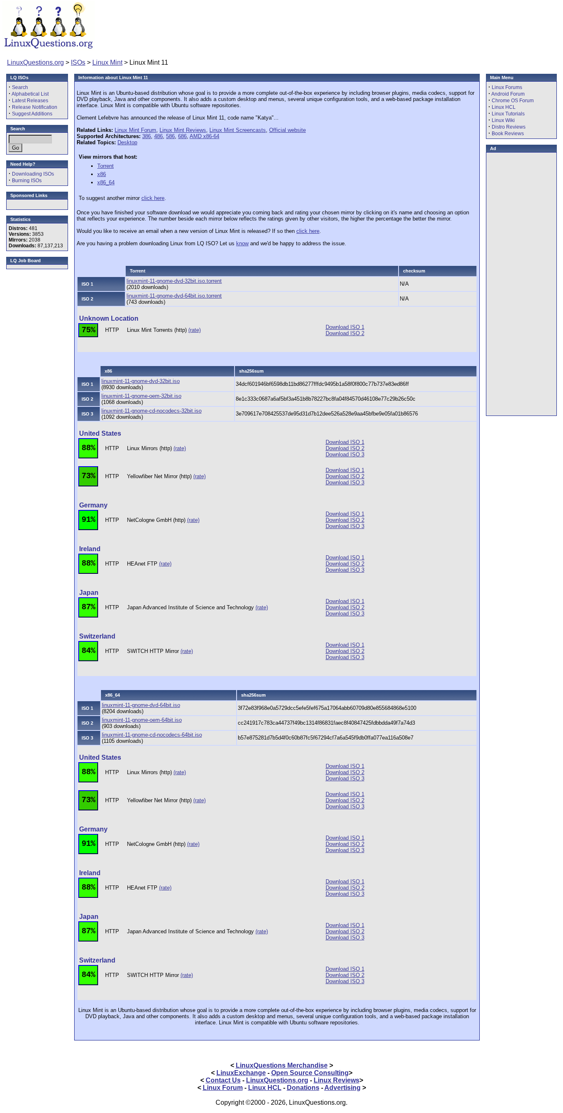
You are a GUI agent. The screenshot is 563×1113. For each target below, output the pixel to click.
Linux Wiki (503, 120)
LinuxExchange (241, 1072)
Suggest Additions (32, 114)
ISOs (78, 62)
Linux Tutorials (508, 114)
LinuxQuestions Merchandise (282, 1065)
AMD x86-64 (204, 136)
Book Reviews (508, 133)
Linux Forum (223, 1087)
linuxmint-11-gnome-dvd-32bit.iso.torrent (174, 281)
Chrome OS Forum (513, 100)
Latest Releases (30, 100)
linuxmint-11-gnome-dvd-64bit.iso (141, 705)
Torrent (105, 166)
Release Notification (34, 107)
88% (88, 448)
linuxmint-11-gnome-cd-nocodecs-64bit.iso (152, 735)
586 (170, 136)
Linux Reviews (336, 1080)
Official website (287, 130)
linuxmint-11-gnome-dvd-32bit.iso (140, 381)
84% (88, 650)
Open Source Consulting (310, 1072)
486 (158, 136)
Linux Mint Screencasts (237, 130)
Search (20, 87)
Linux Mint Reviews (183, 130)
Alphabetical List (30, 94)
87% (88, 607)
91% (88, 519)
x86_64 (106, 182)
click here (152, 198)
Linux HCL (504, 107)
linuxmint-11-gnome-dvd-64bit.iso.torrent (174, 296)
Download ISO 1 (345, 327)
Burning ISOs (27, 180)
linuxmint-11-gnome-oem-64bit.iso (142, 720)
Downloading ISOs (33, 174)
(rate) (194, 330)
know (242, 243)
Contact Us (223, 1080)
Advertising (342, 1087)
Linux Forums (507, 87)
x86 (101, 174)
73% (88, 476)
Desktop (127, 142)
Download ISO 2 (345, 333)
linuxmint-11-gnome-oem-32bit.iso (141, 396)
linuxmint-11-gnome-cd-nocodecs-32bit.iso (151, 411)
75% (88, 330)
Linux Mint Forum (135, 130)
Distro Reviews (508, 127)
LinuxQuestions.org (35, 62)
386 (146, 136)
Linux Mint (107, 62)
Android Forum (508, 94)
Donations (303, 1087)
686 (182, 136)
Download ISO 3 (345, 454)
